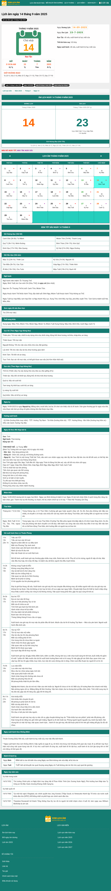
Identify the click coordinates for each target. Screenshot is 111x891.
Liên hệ (5, 866)
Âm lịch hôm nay (8, 833)
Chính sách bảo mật (10, 876)
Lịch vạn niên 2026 (65, 842)
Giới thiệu (5, 861)
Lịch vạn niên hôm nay (66, 833)
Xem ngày (92, 3)
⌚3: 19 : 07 (104, 3)
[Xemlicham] (11, 3)
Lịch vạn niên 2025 (65, 837)
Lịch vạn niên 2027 (65, 847)
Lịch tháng (69, 3)
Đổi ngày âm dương (54, 3)
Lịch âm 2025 (7, 842)
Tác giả (5, 871)
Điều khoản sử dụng (10, 881)
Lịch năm (81, 3)
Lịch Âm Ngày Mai (37, 3)
